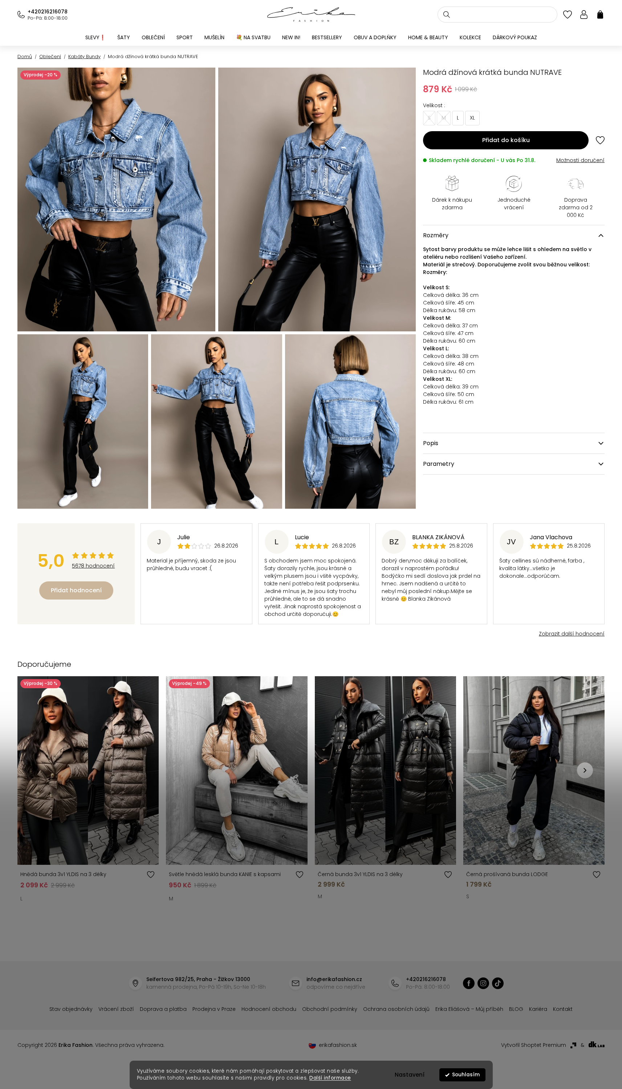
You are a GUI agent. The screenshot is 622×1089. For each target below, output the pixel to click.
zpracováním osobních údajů (394, 602)
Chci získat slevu (365, 585)
